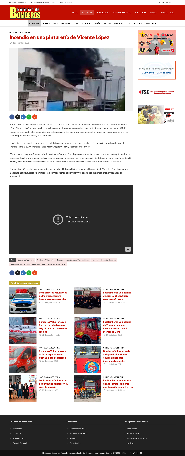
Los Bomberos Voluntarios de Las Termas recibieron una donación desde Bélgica (118, 383)
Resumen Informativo (79, 433)
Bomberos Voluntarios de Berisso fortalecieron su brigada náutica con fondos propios (53, 326)
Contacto (17, 433)
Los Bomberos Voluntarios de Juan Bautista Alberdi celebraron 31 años (117, 296)
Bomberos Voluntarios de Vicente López (73, 260)
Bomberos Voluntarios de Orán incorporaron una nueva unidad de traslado (52, 354)
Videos (154, 12)
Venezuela (151, 23)
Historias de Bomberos (137, 438)
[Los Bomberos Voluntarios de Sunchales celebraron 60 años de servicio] (22, 388)
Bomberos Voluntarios (45, 260)
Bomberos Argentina (26, 260)
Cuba (76, 23)
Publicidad (17, 428)
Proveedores (18, 438)
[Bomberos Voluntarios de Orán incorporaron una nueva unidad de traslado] (22, 359)
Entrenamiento (122, 12)
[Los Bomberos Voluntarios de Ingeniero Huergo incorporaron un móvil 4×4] (22, 300)
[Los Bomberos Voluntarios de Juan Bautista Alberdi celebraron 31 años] (87, 300)
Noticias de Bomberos (57, 264)
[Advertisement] (157, 167)
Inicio (75, 12)
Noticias (87, 12)
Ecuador (86, 23)
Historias (140, 12)
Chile (55, 23)
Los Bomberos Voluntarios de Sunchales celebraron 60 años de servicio (53, 383)
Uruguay (138, 23)
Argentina (34, 23)
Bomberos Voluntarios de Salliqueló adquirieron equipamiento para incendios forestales (116, 356)
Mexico (107, 23)
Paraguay (118, 23)
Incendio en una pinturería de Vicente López (28, 264)
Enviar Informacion (21, 443)
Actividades (103, 12)
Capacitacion (75, 443)
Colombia (65, 23)
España (97, 23)
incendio (95, 260)
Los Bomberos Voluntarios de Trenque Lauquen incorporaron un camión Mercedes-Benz (117, 326)
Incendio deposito (108, 260)
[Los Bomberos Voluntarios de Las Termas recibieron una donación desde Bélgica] (87, 388)
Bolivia (46, 23)
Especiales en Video (78, 428)
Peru (128, 23)
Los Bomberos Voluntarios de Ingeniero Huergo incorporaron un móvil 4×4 (53, 296)
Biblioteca (167, 12)
